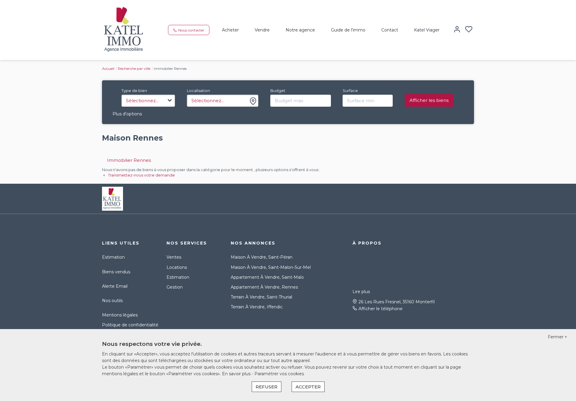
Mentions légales (120, 315)
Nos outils (112, 300)
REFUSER (267, 387)
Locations (176, 267)
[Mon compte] (457, 29)
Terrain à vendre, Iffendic (257, 307)
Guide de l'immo (348, 30)
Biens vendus (116, 272)
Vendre (262, 30)
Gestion (174, 287)
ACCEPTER (308, 387)
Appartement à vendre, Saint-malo (267, 277)
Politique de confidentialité (130, 325)
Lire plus (361, 291)
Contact (389, 30)
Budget (277, 90)
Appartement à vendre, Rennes (264, 287)
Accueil (108, 68)
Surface (350, 90)
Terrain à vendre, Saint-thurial (261, 297)
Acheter (230, 30)
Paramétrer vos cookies (279, 373)
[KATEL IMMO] (124, 29)
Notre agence (300, 30)
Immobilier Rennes (129, 160)
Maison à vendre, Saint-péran (261, 257)
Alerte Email (115, 286)
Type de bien (134, 90)
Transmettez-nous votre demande (141, 175)
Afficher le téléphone (380, 308)
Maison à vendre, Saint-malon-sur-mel (271, 267)
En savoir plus (237, 373)
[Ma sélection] (468, 29)
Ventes (173, 257)
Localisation (198, 90)
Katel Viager (427, 30)
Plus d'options (127, 114)
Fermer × (557, 337)
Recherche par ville (134, 68)
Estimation (113, 257)
